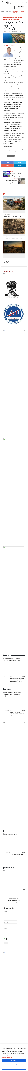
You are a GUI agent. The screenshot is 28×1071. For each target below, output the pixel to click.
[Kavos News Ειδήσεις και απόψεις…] (6, 2)
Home (2, 11)
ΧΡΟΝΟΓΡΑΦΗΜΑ (15, 19)
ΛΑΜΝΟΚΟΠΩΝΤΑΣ (9, 867)
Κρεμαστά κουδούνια (15, 890)
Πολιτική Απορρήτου (7, 1057)
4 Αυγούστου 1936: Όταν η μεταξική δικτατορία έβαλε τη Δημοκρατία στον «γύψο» (17, 714)
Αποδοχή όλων (14, 1060)
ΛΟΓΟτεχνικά (7, 19)
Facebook (7, 162)
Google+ (7, 165)
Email (5, 917)
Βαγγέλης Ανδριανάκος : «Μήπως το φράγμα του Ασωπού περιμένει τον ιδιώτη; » (15, 182)
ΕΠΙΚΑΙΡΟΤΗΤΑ (8, 11)
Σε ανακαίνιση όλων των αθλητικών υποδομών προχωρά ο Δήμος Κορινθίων (17, 174)
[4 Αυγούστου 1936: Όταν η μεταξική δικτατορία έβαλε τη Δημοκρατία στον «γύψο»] (12, 701)
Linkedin (20, 165)
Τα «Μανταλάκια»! (8, 271)
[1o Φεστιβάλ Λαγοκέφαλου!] (12, 842)
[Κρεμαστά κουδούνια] (12, 879)
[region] (14, 1057)
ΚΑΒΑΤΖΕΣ (14, 17)
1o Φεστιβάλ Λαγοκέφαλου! (16, 854)
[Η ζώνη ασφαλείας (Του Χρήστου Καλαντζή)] (14, 203)
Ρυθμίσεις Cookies (14, 1064)
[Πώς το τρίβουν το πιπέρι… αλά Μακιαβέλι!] (14, 226)
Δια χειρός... (7, 655)
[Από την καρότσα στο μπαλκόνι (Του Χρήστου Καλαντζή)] (14, 247)
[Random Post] (23, 2)
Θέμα (5, 922)
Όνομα (5, 911)
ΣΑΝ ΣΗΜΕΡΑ (7, 689)
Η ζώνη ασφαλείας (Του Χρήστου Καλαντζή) (13, 216)
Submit (6, 943)
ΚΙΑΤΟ (20, 17)
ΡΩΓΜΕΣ (6, 831)
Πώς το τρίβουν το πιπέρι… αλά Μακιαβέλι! (13, 238)
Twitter (19, 162)
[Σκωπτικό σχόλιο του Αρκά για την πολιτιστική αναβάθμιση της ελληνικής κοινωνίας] (12, 667)
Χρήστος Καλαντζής (11, 156)
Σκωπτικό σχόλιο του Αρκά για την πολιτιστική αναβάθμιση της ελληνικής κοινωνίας (17, 680)
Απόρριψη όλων (14, 1068)
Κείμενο (5, 928)
